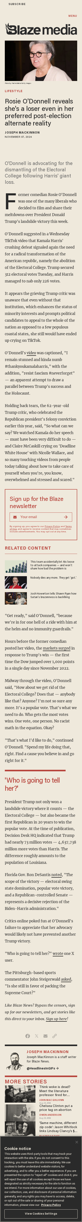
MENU (72, 16)
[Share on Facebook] (27, 1036)
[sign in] (3, 4)
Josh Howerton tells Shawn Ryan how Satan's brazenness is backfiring (53, 595)
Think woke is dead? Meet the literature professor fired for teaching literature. (54, 1091)
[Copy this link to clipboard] (54, 1036)
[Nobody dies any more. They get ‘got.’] (16, 582)
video (31, 353)
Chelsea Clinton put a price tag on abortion (56, 1108)
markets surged (56, 648)
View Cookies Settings (41, 1213)
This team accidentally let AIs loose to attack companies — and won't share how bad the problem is (52, 565)
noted (56, 875)
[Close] (77, 1142)
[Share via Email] (45, 1036)
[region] (41, 1179)
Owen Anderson (50, 1115)
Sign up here (56, 1019)
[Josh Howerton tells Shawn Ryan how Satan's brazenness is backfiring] (16, 598)
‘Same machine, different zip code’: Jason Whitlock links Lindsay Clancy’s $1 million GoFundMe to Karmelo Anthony (58, 1127)
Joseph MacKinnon (22, 132)
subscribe (17, 4)
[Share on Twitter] (36, 1036)
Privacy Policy (52, 527)
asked (66, 979)
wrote (58, 953)
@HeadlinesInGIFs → (43, 1068)
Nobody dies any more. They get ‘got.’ (53, 577)
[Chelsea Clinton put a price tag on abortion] (20, 1112)
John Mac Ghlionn (51, 1100)
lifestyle (14, 91)
